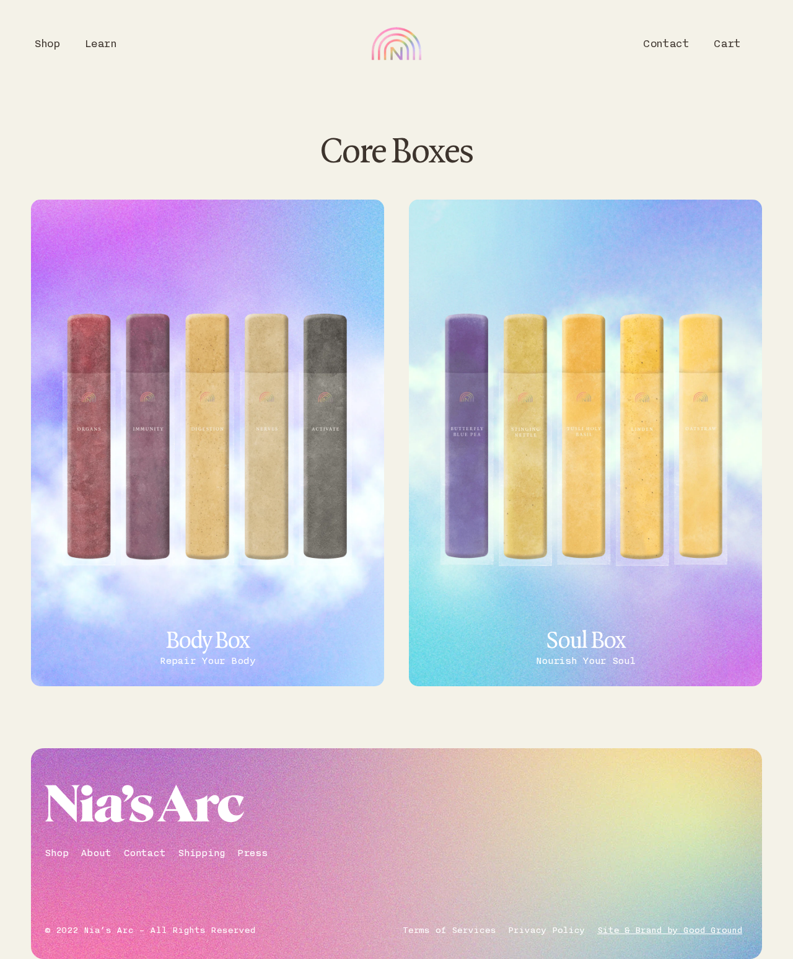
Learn (100, 43)
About (95, 853)
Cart (726, 43)
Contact (665, 43)
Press (252, 853)
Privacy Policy (546, 930)
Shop (47, 43)
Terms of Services (449, 930)
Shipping (201, 853)
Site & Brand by (669, 930)
